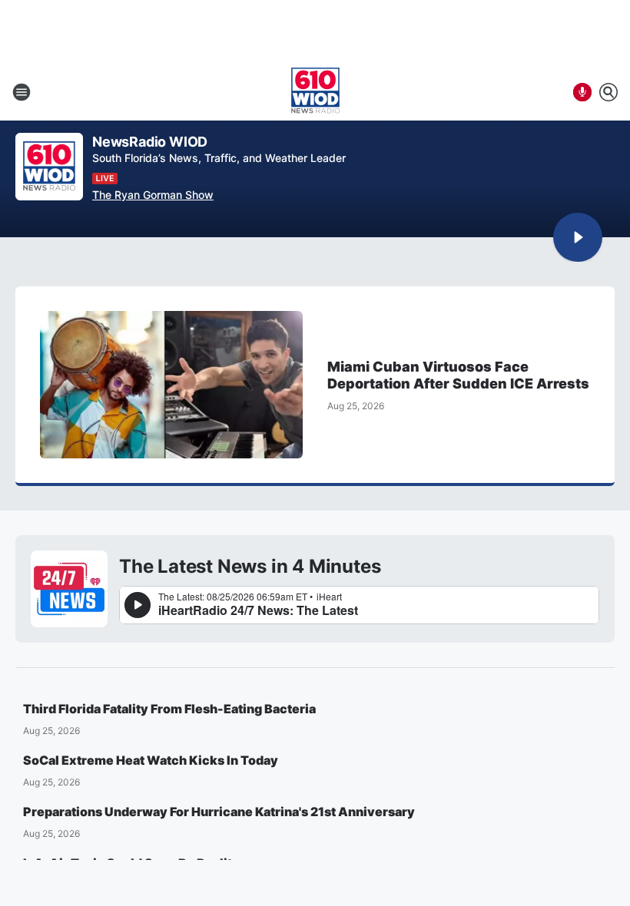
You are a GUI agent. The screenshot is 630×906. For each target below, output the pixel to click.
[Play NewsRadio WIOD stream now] (49, 167)
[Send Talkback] (582, 92)
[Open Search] (608, 92)
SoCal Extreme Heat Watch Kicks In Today (150, 760)
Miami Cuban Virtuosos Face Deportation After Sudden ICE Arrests (458, 375)
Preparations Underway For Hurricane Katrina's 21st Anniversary (219, 811)
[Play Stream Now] (577, 237)
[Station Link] (315, 92)
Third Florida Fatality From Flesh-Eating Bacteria (169, 708)
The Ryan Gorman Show (153, 194)
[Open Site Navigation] (21, 92)
